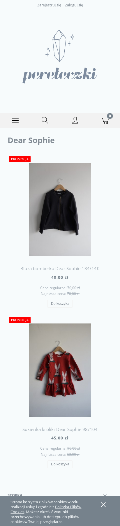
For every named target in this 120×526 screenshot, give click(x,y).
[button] (15, 120)
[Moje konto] (75, 121)
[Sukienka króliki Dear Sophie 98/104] (60, 370)
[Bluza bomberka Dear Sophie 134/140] (60, 209)
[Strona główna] (60, 56)
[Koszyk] (105, 120)
